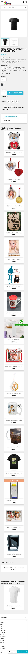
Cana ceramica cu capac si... (14, 313)
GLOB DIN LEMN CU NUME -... (14, 232)
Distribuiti (8, 101)
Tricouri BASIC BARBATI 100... (14, 606)
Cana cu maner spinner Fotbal (14, 420)
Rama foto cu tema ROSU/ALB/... (14, 366)
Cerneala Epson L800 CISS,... (14, 500)
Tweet (12, 101)
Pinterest (16, 101)
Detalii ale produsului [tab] (11, 116)
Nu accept (12, 652)
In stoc (6, 120)
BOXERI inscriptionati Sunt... (14, 286)
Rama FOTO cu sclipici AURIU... (14, 259)
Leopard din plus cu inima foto (14, 152)
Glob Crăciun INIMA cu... (14, 179)
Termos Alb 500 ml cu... (14, 340)
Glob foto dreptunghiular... (14, 527)
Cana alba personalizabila (14, 447)
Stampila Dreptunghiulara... (14, 554)
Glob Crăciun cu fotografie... (14, 206)
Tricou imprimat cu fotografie (14, 473)
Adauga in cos (15, 93)
